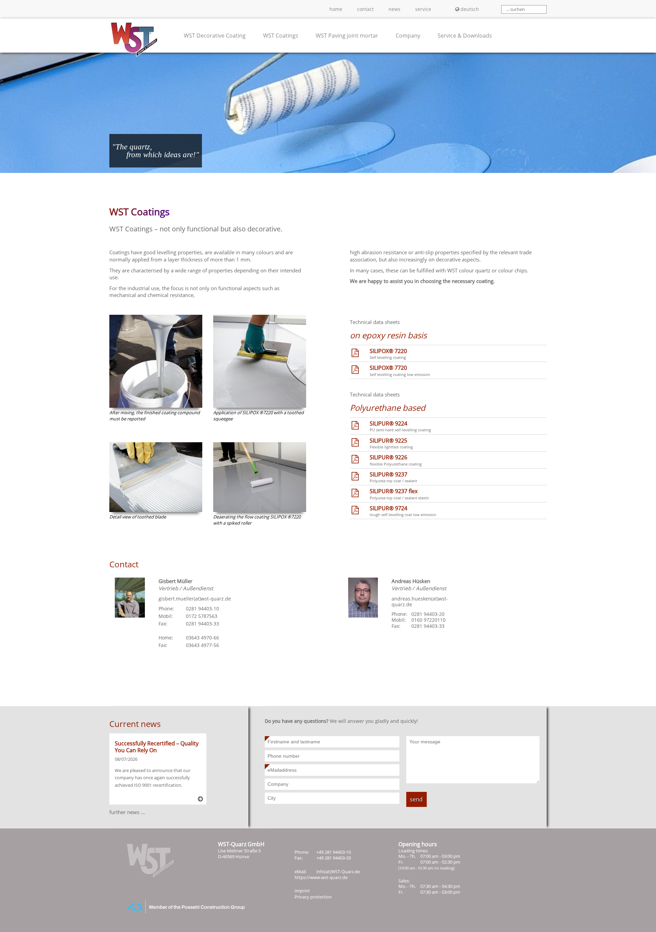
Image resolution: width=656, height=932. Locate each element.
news (394, 9)
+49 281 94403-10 (333, 852)
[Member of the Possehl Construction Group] (177, 912)
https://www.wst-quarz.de (321, 877)
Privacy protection (313, 897)
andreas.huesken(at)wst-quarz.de (420, 601)
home (335, 9)
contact (365, 9)
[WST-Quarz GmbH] (133, 48)
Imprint (302, 891)
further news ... (127, 812)
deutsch (470, 9)
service (423, 9)
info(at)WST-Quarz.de (338, 871)
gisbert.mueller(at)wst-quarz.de (195, 598)
